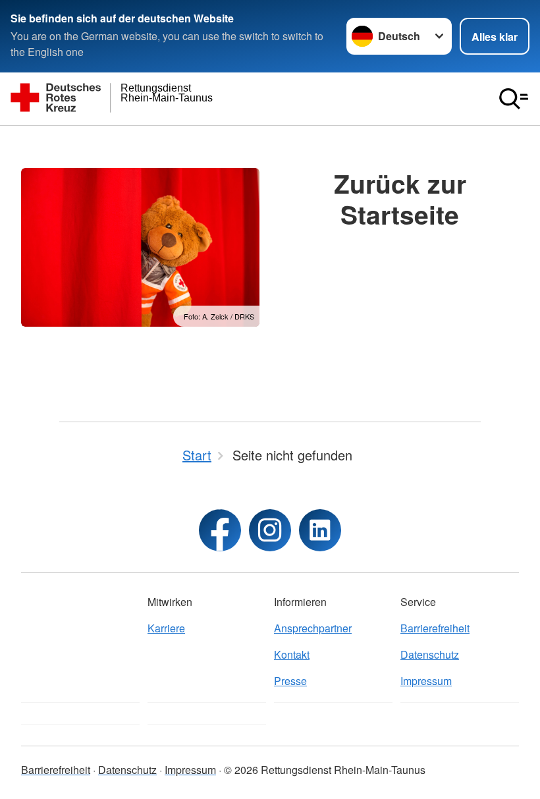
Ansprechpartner (313, 628)
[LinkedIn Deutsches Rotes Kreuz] (320, 530)
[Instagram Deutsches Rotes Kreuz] (270, 530)
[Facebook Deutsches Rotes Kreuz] (220, 530)
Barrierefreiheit (435, 628)
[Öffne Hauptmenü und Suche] (513, 99)
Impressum (426, 680)
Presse (290, 680)
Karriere (166, 628)
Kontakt (292, 654)
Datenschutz (429, 654)
